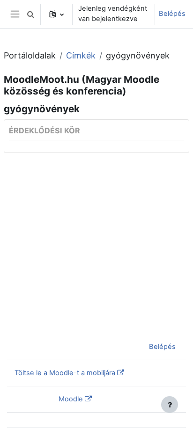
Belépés (172, 13)
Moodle (71, 399)
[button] (30, 14)
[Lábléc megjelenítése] (169, 404)
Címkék (81, 55)
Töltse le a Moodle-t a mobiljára (65, 373)
